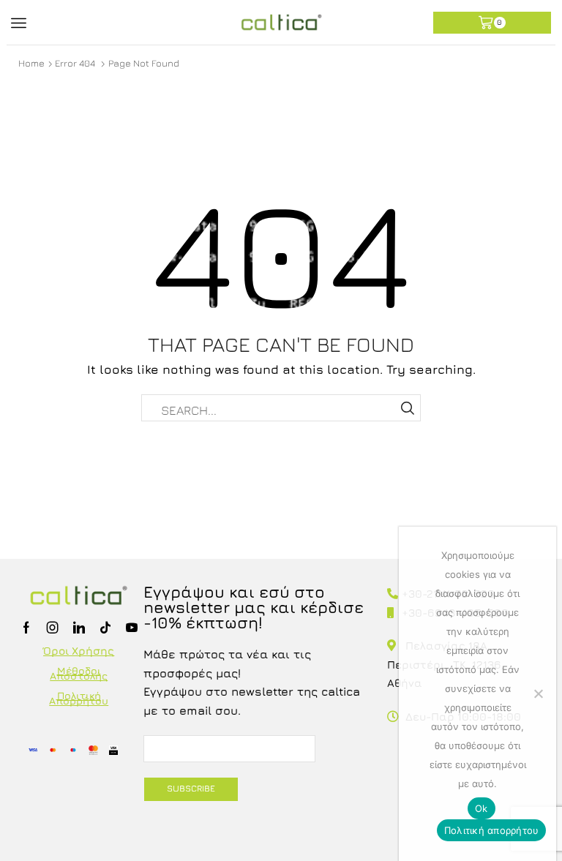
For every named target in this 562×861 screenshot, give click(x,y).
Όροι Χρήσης (78, 650)
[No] (538, 693)
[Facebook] (26, 627)
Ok (481, 808)
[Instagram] (53, 627)
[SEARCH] (407, 407)
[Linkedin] (79, 627)
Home (31, 63)
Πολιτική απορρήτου (491, 830)
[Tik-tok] (105, 627)
